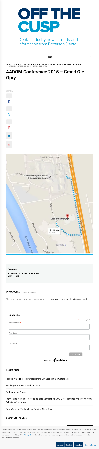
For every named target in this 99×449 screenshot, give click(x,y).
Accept (60, 445)
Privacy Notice (29, 435)
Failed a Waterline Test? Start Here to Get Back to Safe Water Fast (37, 379)
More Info (78, 445)
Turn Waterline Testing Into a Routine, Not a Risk (29, 409)
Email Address (15, 322)
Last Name (13, 343)
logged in (18, 292)
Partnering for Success (17, 392)
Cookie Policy (90, 445)
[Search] (92, 57)
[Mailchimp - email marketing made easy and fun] (56, 362)
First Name (13, 333)
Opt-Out (69, 445)
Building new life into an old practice (23, 385)
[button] (49, 57)
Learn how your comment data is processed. (66, 299)
